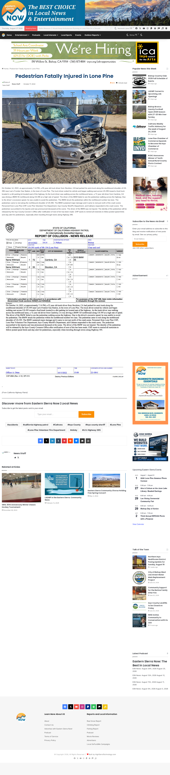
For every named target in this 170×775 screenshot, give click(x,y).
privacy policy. (152, 247)
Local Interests (50, 35)
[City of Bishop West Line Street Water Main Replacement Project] (139, 590)
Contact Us (49, 737)
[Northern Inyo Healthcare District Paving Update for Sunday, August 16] (139, 574)
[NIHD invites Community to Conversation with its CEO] (139, 632)
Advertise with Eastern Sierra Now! (58, 741)
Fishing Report (92, 741)
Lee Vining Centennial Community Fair (150, 512)
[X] (18, 457)
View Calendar (138, 536)
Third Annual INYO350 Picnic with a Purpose (153, 529)
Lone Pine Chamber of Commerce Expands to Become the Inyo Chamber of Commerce (73, 28)
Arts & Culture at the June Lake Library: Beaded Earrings (154, 501)
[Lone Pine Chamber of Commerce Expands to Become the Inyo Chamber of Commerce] (139, 144)
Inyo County (75, 424)
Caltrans (58, 424)
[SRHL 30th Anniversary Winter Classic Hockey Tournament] (21, 487)
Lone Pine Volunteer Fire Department (47, 430)
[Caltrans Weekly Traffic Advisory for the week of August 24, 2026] (139, 127)
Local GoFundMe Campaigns (98, 756)
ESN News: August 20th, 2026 (144, 681)
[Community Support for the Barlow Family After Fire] (139, 605)
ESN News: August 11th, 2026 (144, 694)
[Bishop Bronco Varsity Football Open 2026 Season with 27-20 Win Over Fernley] (139, 112)
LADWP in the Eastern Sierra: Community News (63, 498)
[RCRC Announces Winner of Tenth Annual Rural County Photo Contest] (139, 161)
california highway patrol (36, 424)
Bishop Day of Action (150, 521)
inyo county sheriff (96, 424)
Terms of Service (51, 749)
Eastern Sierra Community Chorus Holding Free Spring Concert (107, 491)
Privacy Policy (50, 752)
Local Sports (66, 35)
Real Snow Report (94, 733)
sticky (74, 430)
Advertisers (91, 752)
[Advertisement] (150, 331)
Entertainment (21, 35)
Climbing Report (93, 737)
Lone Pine (116, 424)
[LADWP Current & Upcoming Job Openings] (139, 97)
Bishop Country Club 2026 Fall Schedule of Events (158, 78)
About (46, 733)
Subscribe (86, 414)
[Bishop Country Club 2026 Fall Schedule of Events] (139, 81)
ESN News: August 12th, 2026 (144, 687)
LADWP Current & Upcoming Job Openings (156, 94)
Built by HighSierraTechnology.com (102, 767)
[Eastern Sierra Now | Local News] (3, 35)
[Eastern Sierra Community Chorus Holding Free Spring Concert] (107, 480)
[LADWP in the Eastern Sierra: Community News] (64, 484)
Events (78, 35)
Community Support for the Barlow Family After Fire (157, 602)
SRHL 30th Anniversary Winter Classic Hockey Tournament (19, 505)
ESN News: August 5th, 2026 (144, 701)
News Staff (16, 84)
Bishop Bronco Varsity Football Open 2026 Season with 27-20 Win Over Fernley (157, 111)
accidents (13, 424)
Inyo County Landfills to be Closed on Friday (157, 618)
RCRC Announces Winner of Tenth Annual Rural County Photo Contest (157, 159)
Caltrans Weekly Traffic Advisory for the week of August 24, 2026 (157, 128)
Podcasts (36, 35)
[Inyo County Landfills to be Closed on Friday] (139, 618)
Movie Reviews (93, 749)
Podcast (47, 745)
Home (9, 35)
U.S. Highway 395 (92, 430)
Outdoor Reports (92, 35)
